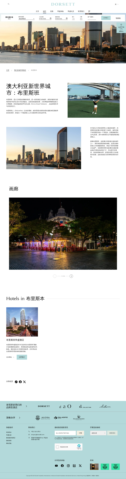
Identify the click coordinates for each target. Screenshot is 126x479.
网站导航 (8, 443)
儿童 (81, 16)
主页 (37, 11)
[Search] (8, 4)
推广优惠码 (90, 17)
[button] (71, 276)
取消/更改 (118, 17)
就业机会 (8, 432)
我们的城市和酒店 (20, 70)
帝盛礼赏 (71, 11)
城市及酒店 (21, 16)
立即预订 (105, 17)
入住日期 (41, 17)
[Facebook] (62, 465)
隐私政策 (8, 440)
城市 (44, 11)
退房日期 (57, 17)
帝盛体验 (60, 11)
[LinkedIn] (74, 465)
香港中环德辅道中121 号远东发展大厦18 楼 (39, 438)
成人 (73, 16)
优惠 (51, 11)
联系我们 (81, 11)
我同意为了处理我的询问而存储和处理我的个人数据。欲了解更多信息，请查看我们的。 (70, 438)
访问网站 (9, 357)
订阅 (80, 433)
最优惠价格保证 (11, 438)
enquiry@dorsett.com (37, 434)
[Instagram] (68, 465)
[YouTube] (56, 465)
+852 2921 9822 (35, 431)
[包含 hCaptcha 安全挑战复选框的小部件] (68, 446)
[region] (22, 348)
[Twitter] (80, 465)
